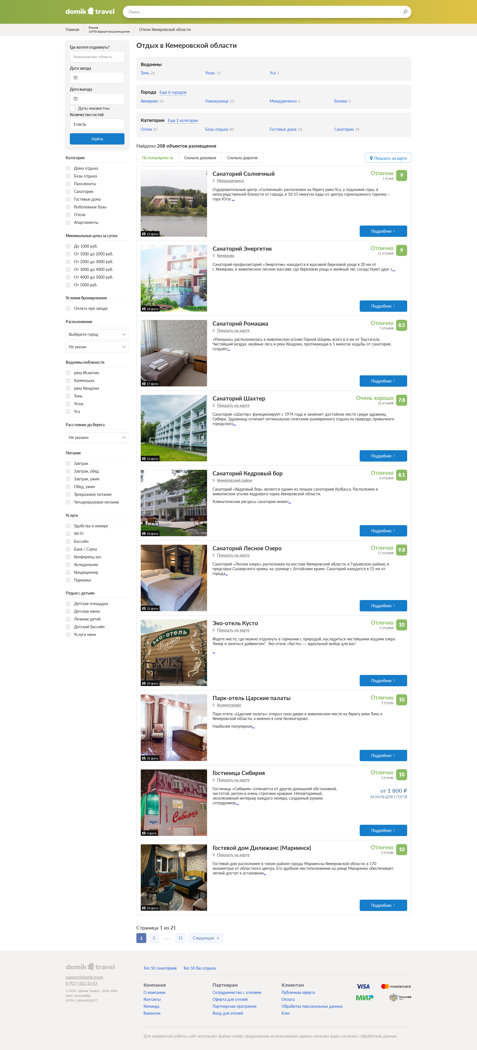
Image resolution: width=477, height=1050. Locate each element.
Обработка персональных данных (312, 1006)
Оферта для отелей (230, 999)
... (233, 199)
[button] (145, 203)
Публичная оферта (298, 992)
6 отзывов (386, 478)
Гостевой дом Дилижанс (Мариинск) (262, 847)
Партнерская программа (234, 1006)
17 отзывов (385, 552)
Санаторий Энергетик (242, 248)
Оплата (288, 999)
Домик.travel (90, 11)
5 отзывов (386, 627)
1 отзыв (388, 178)
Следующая (203, 938)
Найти (97, 139)
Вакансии (152, 1013)
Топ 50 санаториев (160, 968)
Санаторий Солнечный (244, 173)
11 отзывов (385, 253)
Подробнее (381, 231)
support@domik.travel (84, 977)
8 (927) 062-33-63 (81, 983)
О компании (154, 992)
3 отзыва (387, 702)
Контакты (152, 999)
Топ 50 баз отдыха (199, 968)
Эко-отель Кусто (235, 622)
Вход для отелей (228, 1013)
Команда (151, 1006)
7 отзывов (386, 328)
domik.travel (90, 966)
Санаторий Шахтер (239, 398)
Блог (286, 1013)
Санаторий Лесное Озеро (247, 547)
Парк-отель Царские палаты (252, 697)
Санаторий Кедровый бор (248, 473)
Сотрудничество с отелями (237, 992)
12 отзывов (385, 403)
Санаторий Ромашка (240, 323)
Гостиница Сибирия (239, 772)
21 (180, 938)
